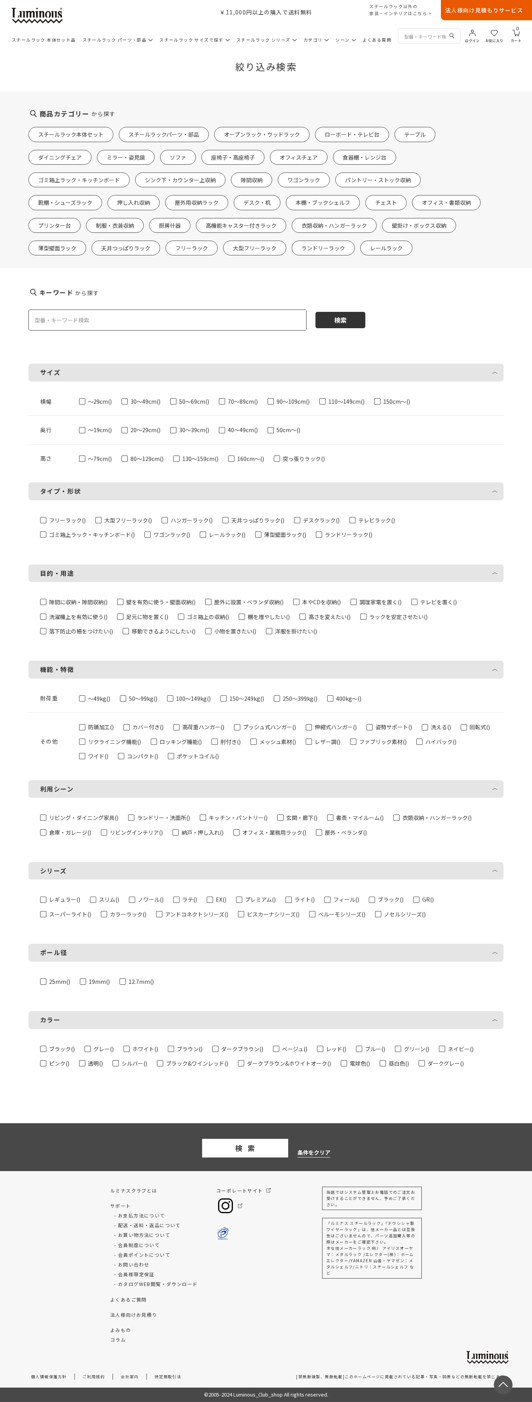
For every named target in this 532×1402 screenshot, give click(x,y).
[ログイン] (472, 32)
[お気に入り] (494, 32)
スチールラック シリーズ (263, 40)
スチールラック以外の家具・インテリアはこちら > (400, 9)
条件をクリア (314, 1152)
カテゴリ (313, 40)
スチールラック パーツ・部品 (115, 40)
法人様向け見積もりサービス (484, 10)
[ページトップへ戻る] (503, 1385)
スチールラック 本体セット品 (44, 40)
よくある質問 (377, 40)
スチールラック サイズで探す (191, 40)
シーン (342, 40)
